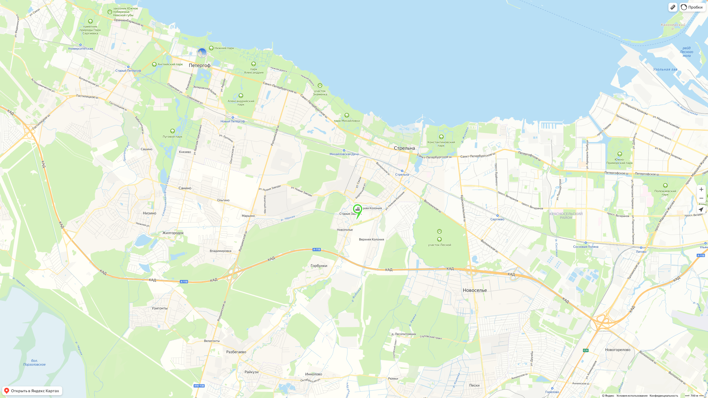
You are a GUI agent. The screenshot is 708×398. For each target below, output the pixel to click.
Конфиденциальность (664, 395)
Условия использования (631, 395)
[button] (672, 7)
